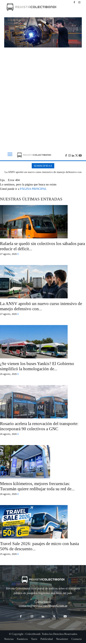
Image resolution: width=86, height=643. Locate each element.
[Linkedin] (73, 155)
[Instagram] (79, 2)
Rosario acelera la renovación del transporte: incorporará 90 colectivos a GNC (39, 426)
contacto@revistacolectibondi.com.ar (43, 606)
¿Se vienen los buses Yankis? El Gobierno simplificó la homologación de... (37, 366)
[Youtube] (80, 155)
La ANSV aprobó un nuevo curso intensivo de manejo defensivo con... (41, 306)
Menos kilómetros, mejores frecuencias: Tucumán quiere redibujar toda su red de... (37, 486)
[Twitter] (76, 155)
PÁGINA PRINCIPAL (33, 188)
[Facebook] (74, 2)
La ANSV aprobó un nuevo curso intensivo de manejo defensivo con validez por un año (43, 173)
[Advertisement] (43, 97)
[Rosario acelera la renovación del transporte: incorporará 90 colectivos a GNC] (43, 401)
